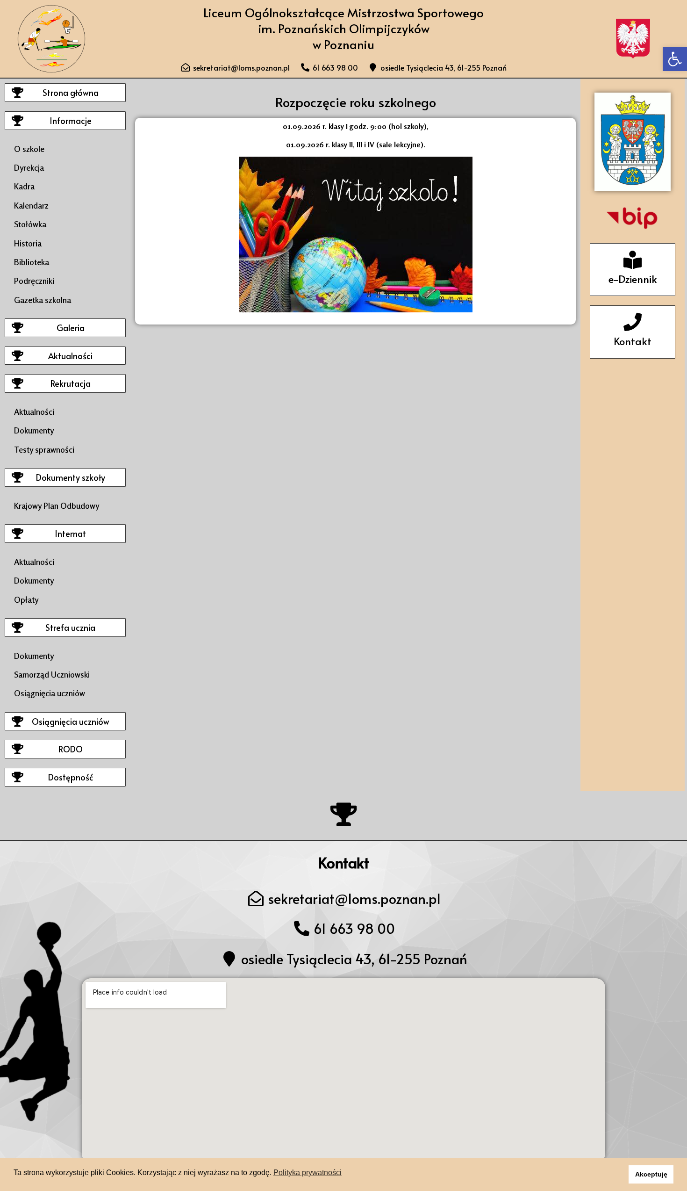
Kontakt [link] (632, 341)
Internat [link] (70, 533)
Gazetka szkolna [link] (42, 300)
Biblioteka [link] (31, 262)
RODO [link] (70, 749)
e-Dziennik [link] (632, 279)
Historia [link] (28, 243)
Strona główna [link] (71, 92)
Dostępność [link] (70, 777)
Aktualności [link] (70, 355)
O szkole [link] (29, 149)
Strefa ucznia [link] (70, 627)
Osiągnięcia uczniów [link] (49, 693)
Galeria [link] (71, 327)
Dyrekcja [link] (29, 167)
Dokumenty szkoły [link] (70, 477)
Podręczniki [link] (34, 280)
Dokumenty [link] (34, 430)
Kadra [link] (24, 186)
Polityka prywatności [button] (307, 1173)
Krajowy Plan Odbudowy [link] (56, 505)
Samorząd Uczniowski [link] (52, 674)
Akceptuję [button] (651, 1174)
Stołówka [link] (30, 224)
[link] (675, 59)
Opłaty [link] (26, 599)
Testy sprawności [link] (44, 449)
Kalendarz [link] (31, 205)
